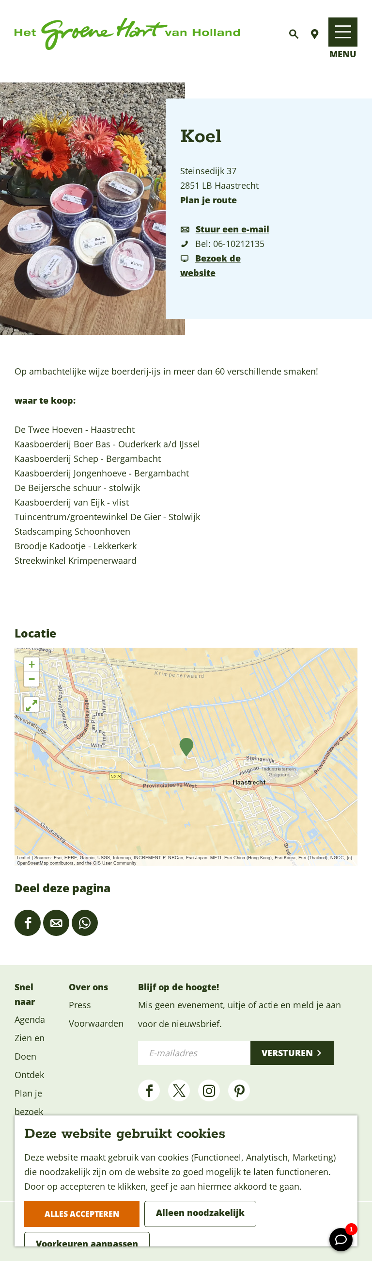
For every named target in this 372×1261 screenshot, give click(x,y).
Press (80, 1005)
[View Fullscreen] (31, 704)
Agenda (30, 1019)
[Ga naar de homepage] (127, 34)
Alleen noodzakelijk (200, 1212)
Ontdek (29, 1075)
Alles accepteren (82, 1214)
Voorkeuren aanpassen (87, 1243)
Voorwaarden (96, 1023)
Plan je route (208, 200)
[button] (186, 747)
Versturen (287, 1053)
